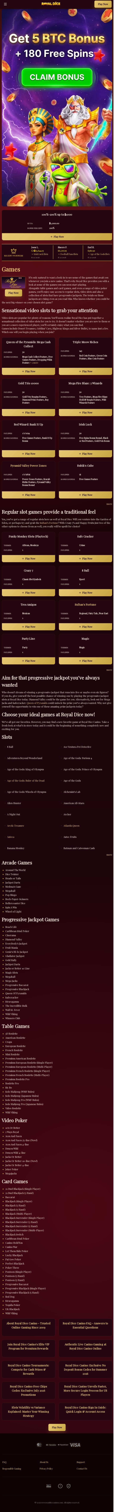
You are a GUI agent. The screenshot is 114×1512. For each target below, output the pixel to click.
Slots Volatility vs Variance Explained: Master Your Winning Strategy (28, 1411)
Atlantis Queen (71, 825)
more (109, 503)
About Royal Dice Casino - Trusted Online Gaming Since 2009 (29, 1325)
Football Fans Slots (51, 254)
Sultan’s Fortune (49, 522)
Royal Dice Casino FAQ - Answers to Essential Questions (85, 1325)
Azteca (10, 836)
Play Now (103, 4)
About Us (44, 1462)
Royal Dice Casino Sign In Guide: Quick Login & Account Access (85, 1409)
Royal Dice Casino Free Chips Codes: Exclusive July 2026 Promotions (28, 1390)
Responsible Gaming (11, 1468)
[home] (51, 6)
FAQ (4, 1462)
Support (81, 1462)
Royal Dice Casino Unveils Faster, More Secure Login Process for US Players (85, 1390)
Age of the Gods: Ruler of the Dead (26, 780)
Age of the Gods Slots (82, 254)
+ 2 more (34, 362)
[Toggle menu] (5, 4)
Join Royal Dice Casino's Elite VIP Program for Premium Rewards (28, 1346)
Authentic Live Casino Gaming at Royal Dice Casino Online (85, 1346)
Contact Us (82, 1468)
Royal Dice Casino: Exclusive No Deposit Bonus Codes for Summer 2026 (85, 1369)
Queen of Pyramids (37, 703)
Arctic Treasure (15, 825)
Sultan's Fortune (85, 604)
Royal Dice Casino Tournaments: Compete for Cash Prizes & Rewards (28, 1369)
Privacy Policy (46, 1468)
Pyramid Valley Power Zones (29, 465)
